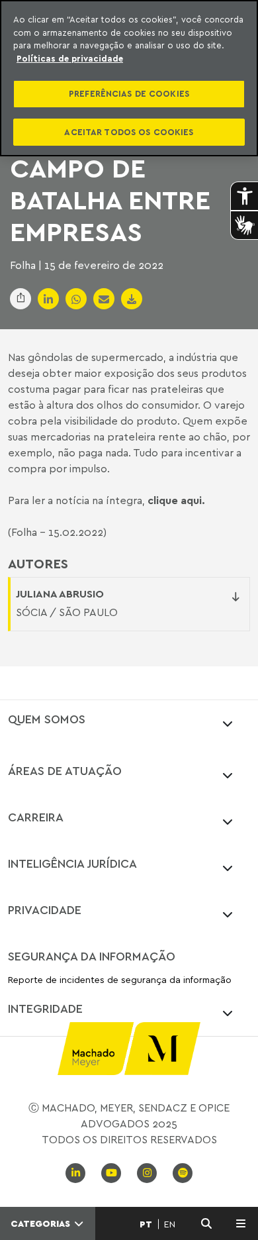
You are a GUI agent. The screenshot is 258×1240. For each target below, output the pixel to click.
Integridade (45, 1008)
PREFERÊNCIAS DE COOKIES (129, 93)
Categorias (42, 1223)
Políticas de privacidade (70, 58)
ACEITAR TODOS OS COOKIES (128, 132)
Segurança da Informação (91, 956)
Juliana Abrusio (60, 593)
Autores (38, 564)
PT (146, 1224)
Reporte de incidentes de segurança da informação (120, 980)
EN (169, 1224)
